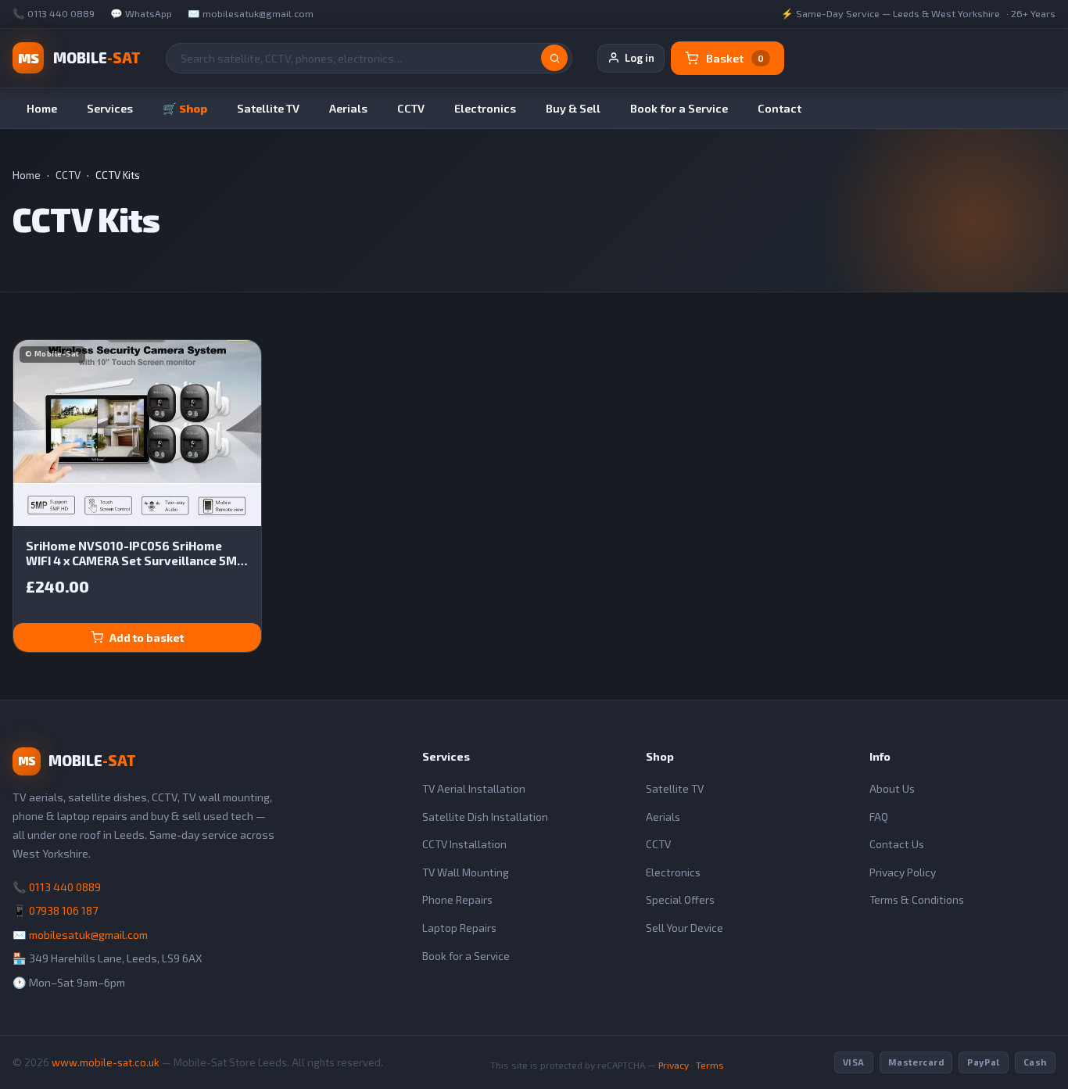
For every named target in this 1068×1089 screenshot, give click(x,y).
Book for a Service (679, 108)
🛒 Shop (185, 108)
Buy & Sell (573, 108)
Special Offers (680, 899)
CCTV (411, 108)
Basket (735, 58)
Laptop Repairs (459, 927)
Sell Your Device (684, 927)
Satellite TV (268, 108)
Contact (779, 108)
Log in (639, 58)
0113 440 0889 (65, 887)
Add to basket (146, 637)
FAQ (878, 816)
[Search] (554, 58)
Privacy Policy (902, 872)
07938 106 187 (63, 910)
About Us (892, 788)
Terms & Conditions (916, 899)
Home (42, 108)
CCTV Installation (464, 844)
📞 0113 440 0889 (54, 14)
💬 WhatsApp (141, 14)
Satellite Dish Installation (485, 816)
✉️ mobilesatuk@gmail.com (251, 14)
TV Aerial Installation (473, 788)
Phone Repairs (457, 899)
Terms (710, 1064)
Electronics (485, 108)
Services (110, 108)
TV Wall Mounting (465, 872)
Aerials (348, 108)
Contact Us (896, 844)
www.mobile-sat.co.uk (105, 1062)
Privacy (673, 1064)
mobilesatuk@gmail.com (88, 934)
